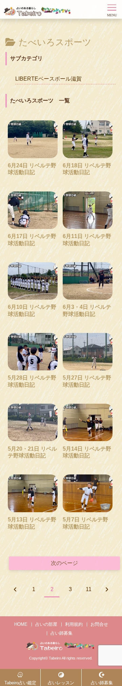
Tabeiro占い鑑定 (20, 682)
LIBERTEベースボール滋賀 (48, 79)
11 (89, 589)
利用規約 (74, 624)
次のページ (64, 563)
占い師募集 (61, 633)
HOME (20, 624)
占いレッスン (61, 682)
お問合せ (99, 624)
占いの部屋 (46, 624)
